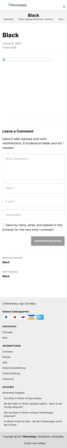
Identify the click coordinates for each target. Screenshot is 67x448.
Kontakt (6, 357)
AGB (4, 362)
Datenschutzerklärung (14, 368)
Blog (4, 337)
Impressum (8, 379)
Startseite (7, 332)
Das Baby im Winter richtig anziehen (23, 398)
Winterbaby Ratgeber (13, 392)
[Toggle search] (56, 5)
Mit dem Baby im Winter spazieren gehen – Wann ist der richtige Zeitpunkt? (33, 405)
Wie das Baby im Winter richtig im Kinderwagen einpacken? (28, 414)
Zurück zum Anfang (34, 443)
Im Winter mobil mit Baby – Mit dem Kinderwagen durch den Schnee (33, 423)
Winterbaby (29, 436)
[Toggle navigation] (4, 5)
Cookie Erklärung (11, 373)
